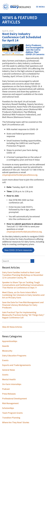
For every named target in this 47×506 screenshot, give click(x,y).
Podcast (6, 389)
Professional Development (14, 398)
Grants (5, 374)
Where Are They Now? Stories (15, 422)
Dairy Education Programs (14, 355)
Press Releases (9, 393)
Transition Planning (11, 417)
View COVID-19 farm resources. (18, 250)
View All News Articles (12, 326)
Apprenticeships (9, 341)
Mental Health (9, 379)
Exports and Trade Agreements (16, 365)
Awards (5, 346)
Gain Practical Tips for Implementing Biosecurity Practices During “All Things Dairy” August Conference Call (23, 315)
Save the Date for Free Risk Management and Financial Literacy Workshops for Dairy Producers (23, 305)
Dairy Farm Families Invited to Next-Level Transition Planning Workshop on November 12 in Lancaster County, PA (22, 275)
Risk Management (10, 403)
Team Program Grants (12, 412)
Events (5, 360)
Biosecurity (7, 350)
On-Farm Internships (11, 384)
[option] (16, 6)
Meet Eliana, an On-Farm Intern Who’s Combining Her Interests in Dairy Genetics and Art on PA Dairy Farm (23, 295)
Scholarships (8, 408)
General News (8, 369)
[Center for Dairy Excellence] (16, 6)
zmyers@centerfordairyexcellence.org (19, 174)
